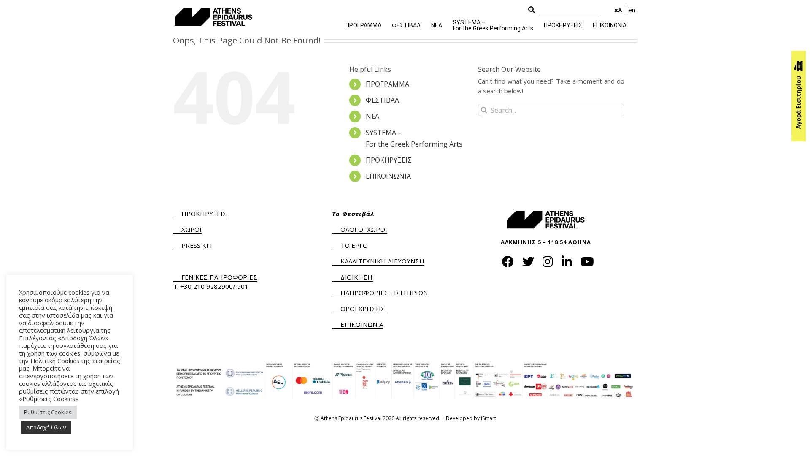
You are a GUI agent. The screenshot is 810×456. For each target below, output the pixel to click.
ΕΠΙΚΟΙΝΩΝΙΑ (388, 176)
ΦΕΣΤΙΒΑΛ (382, 100)
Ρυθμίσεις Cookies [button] (48, 412)
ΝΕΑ (372, 116)
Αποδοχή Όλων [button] (46, 427)
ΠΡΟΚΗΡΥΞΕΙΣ (389, 160)
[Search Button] (531, 10)
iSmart (488, 418)
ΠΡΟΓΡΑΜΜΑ (387, 84)
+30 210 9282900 (206, 286)
